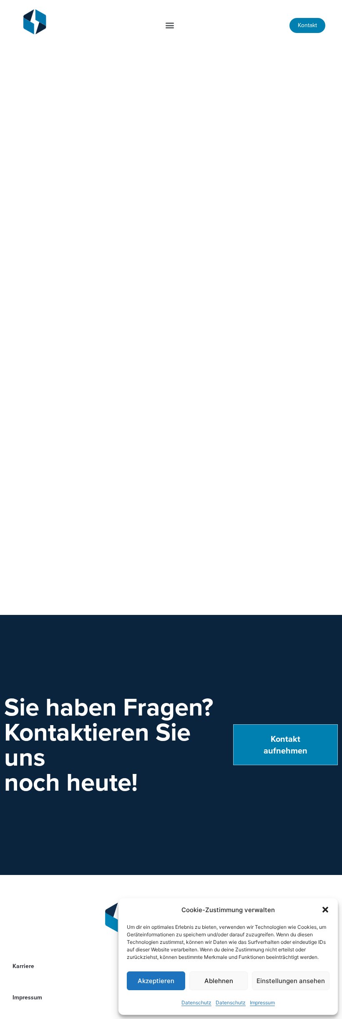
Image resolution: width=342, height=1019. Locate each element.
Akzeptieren (156, 981)
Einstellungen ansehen (290, 981)
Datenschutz (196, 1002)
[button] (325, 909)
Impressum (262, 1002)
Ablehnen (218, 981)
